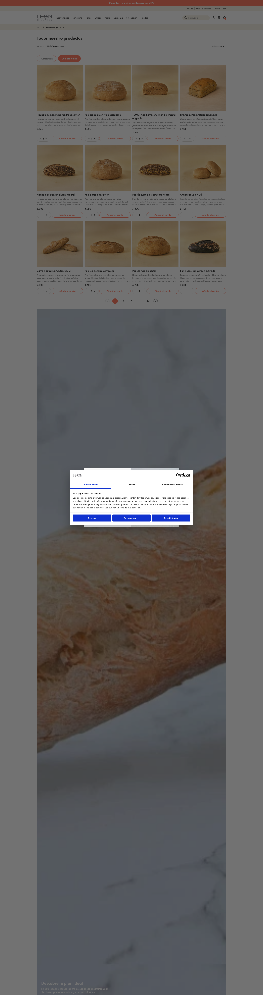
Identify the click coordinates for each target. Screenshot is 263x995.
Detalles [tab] (131, 484)
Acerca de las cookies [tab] (172, 484)
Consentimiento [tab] (90, 484)
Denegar (92, 518)
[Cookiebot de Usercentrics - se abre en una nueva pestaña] (178, 475)
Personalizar (130, 518)
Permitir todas (171, 518)
